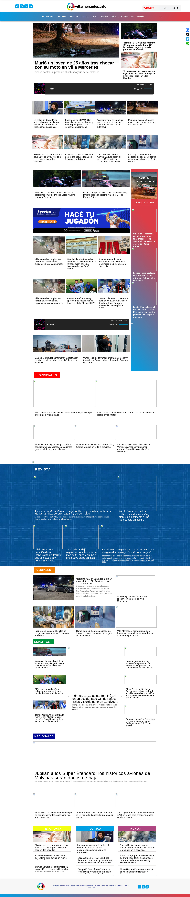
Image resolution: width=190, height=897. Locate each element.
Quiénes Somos (127, 16)
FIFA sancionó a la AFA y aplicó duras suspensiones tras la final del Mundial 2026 (81, 300)
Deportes (104, 16)
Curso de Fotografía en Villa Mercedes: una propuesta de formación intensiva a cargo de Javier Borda (144, 240)
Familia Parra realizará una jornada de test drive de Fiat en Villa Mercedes (144, 277)
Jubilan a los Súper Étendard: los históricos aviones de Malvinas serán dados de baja (92, 775)
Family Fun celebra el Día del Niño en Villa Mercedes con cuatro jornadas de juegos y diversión (144, 312)
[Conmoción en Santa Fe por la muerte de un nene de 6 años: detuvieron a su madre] (94, 804)
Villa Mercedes (47, 16)
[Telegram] (187, 39)
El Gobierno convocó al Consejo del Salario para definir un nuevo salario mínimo (51, 858)
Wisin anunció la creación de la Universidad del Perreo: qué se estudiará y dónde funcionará (48, 555)
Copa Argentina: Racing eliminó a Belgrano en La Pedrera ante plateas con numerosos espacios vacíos (139, 664)
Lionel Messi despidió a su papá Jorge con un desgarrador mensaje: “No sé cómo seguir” (128, 551)
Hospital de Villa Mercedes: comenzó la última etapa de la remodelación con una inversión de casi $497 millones (81, 264)
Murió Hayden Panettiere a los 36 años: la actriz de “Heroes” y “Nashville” (136, 871)
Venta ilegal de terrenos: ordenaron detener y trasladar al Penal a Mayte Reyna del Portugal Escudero (105, 360)
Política (95, 16)
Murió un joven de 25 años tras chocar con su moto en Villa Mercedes (74, 65)
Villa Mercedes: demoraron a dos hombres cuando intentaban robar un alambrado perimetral (135, 633)
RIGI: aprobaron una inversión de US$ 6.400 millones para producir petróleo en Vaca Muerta (135, 815)
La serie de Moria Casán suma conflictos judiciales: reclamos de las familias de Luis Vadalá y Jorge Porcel (73, 512)
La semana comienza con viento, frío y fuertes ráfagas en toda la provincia (95, 445)
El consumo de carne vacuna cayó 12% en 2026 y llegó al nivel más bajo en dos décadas (139, 74)
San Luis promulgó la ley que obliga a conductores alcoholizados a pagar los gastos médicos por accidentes (53, 446)
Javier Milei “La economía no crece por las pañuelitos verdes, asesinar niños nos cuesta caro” (54, 815)
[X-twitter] (26, 6)
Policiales (114, 16)
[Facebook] (17, 6)
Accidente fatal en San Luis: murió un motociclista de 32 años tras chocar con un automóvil (110, 123)
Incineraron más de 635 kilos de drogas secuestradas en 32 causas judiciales (79, 156)
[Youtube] (31, 6)
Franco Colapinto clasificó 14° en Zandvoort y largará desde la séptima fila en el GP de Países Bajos (105, 194)
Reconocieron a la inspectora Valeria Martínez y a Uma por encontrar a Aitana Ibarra (64, 413)
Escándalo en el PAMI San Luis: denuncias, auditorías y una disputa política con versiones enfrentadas (79, 123)
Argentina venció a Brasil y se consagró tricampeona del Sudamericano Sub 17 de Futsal (140, 722)
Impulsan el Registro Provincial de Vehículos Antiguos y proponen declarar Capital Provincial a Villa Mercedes (133, 448)
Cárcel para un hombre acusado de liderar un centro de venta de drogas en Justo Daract (142, 158)
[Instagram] (22, 6)
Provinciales (61, 16)
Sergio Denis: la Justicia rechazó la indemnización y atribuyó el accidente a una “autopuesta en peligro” (134, 515)
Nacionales (73, 16)
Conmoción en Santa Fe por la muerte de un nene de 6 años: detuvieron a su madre (94, 815)
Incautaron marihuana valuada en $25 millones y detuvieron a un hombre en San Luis (112, 262)
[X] (187, 34)
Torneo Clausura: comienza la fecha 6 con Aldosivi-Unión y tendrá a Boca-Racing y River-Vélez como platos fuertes (113, 303)
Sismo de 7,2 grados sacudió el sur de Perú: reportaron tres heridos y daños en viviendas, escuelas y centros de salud (137, 859)
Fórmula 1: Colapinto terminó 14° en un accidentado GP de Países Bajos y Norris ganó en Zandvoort (139, 46)
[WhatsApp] (187, 43)
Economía (85, 16)
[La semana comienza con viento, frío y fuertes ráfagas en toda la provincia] (95, 436)
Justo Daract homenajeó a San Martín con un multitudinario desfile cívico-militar (126, 413)
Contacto (140, 16)
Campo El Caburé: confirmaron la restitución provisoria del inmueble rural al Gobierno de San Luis (56, 360)
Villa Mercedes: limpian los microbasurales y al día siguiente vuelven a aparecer (49, 261)
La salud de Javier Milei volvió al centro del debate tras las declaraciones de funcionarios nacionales (46, 123)
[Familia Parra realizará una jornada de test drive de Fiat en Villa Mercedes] (144, 259)
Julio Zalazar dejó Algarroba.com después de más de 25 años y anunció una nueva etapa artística (81, 553)
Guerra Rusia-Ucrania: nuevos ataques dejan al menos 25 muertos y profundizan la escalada (109, 158)
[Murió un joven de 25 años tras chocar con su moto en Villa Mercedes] (76, 43)
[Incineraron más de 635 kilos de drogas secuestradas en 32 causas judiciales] (79, 146)
